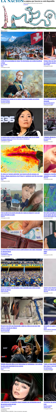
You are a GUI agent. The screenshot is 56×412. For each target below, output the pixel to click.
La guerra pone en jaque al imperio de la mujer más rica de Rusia (20, 137)
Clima (2, 179)
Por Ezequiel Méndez (5, 100)
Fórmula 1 (46, 140)
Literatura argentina (5, 102)
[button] (22, 46)
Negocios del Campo (48, 104)
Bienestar (46, 177)
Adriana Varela (47, 407)
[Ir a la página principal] (12, 2)
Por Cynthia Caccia (48, 367)
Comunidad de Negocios (6, 140)
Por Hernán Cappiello (5, 329)
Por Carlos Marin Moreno (49, 102)
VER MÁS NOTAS (4, 410)
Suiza (2, 66)
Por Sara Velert (4, 64)
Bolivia (45, 253)
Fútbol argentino (4, 291)
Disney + (3, 407)
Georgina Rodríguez (48, 369)
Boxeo (2, 369)
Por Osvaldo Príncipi (5, 367)
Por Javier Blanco (4, 253)
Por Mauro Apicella (48, 405)
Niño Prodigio (47, 64)
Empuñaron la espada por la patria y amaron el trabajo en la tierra (20, 99)
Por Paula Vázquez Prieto (6, 405)
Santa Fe (3, 216)
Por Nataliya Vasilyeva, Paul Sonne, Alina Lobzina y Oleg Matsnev (15, 139)
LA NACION (25, 4)
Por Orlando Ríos (47, 139)
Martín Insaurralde (5, 331)
